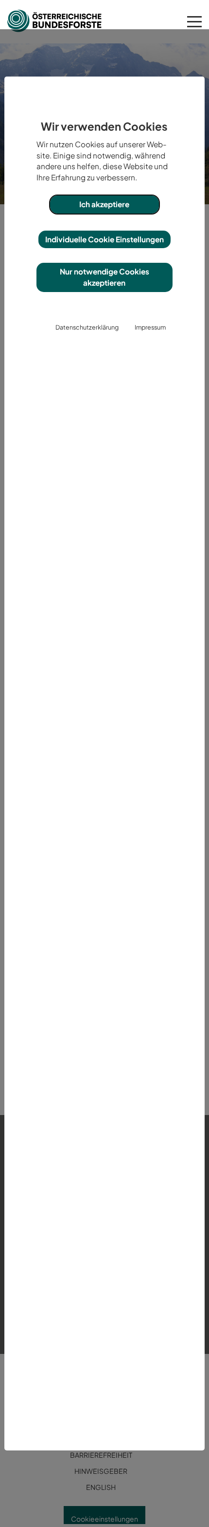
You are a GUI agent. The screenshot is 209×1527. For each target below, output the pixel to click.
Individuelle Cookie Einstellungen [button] (104, 239)
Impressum (150, 327)
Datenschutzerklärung (87, 327)
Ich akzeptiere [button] (104, 204)
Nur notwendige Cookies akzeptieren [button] (104, 277)
